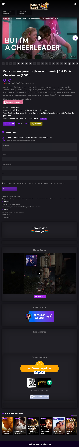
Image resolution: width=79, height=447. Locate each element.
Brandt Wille (14, 118)
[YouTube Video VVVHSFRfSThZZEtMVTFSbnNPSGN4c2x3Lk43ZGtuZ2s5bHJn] (39, 273)
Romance (43, 110)
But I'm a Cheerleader (16, 113)
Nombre (5, 155)
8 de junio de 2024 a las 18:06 (17, 212)
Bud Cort (23, 118)
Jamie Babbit (15, 107)
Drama (29, 110)
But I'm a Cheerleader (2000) (36, 113)
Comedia (22, 110)
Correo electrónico (8, 164)
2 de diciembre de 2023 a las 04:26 (13, 196)
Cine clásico (14, 110)
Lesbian (36, 110)
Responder (7, 201)
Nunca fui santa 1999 (56, 113)
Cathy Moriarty (33, 118)
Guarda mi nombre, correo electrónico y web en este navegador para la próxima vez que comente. (34, 183)
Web (3, 174)
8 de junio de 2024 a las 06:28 (14, 204)
